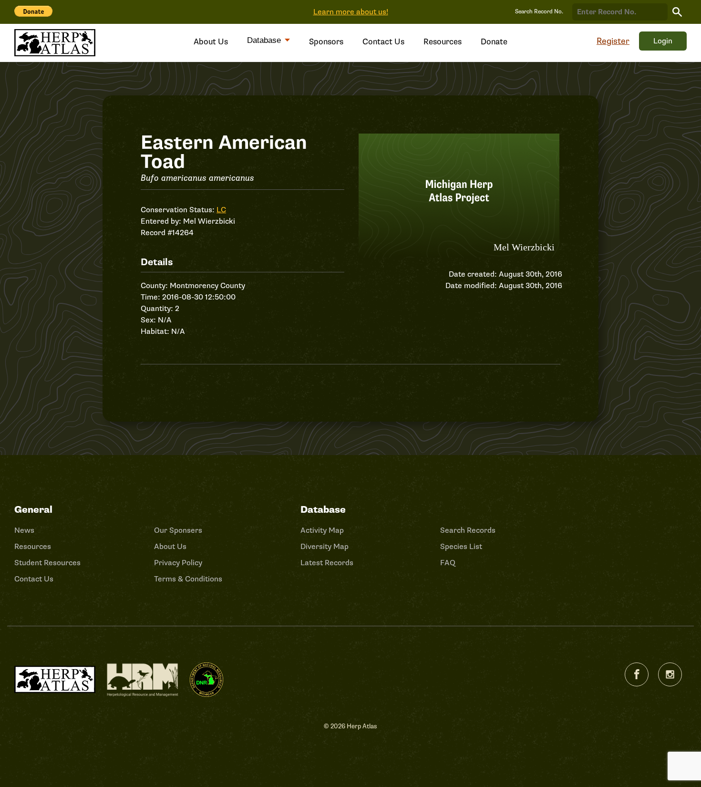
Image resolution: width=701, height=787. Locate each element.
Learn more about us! (350, 12)
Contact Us (383, 42)
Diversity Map (324, 546)
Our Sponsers (178, 530)
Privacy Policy (178, 563)
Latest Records (326, 563)
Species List (461, 546)
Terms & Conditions (188, 579)
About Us (211, 42)
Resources (442, 42)
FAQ (447, 563)
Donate (494, 42)
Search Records (467, 530)
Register (613, 41)
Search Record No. (539, 11)
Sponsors (326, 42)
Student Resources (47, 563)
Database (265, 40)
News (24, 530)
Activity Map (322, 530)
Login (662, 41)
